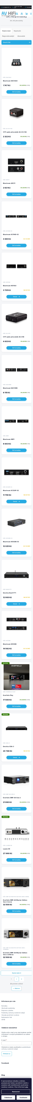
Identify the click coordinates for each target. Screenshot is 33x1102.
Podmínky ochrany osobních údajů (13, 1013)
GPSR (3, 1019)
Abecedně (21, 36)
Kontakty (4, 1006)
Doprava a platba (7, 1010)
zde (26, 1087)
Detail (15, 296)
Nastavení (16, 1092)
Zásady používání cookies (10, 1015)
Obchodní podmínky (8, 1008)
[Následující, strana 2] (16, 979)
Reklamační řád (6, 1017)
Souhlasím (23, 1097)
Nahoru (17, 988)
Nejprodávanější (8, 36)
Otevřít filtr (7, 42)
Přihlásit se (6, 1053)
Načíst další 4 (16, 973)
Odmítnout (8, 1097)
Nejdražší (17, 31)
